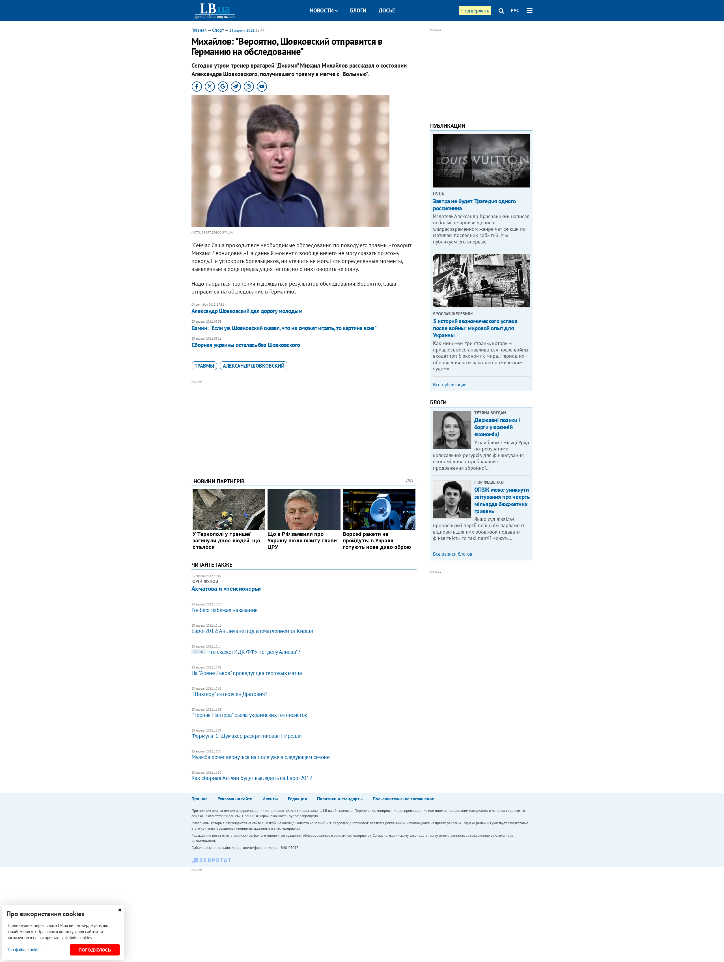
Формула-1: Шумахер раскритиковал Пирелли (246, 735)
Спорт (218, 30)
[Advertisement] (304, 424)
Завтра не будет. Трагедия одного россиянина (474, 204)
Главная (199, 30)
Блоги (358, 10)
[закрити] (119, 910)
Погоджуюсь (95, 950)
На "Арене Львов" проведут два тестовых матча (246, 673)
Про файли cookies (24, 949)
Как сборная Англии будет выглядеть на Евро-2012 (251, 778)
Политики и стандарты (340, 798)
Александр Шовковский (254, 366)
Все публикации (450, 384)
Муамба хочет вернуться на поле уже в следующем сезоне (260, 757)
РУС (515, 10)
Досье (387, 10)
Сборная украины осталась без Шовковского (245, 345)
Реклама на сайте (234, 798)
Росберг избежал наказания (224, 610)
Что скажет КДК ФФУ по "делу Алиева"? (247, 651)
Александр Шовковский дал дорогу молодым (247, 311)
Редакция (297, 798)
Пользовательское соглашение (403, 798)
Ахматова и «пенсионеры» (226, 588)
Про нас (199, 798)
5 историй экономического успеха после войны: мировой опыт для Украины (475, 328)
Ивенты (270, 798)
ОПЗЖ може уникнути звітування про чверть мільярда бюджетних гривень (501, 500)
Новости (322, 10)
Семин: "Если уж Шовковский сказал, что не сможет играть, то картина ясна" (284, 328)
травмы (204, 366)
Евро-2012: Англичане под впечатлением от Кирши (252, 631)
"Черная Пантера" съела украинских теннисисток (249, 715)
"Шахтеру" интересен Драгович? (229, 694)
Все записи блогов (452, 554)
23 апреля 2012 (241, 30)
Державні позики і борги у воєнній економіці (497, 427)
